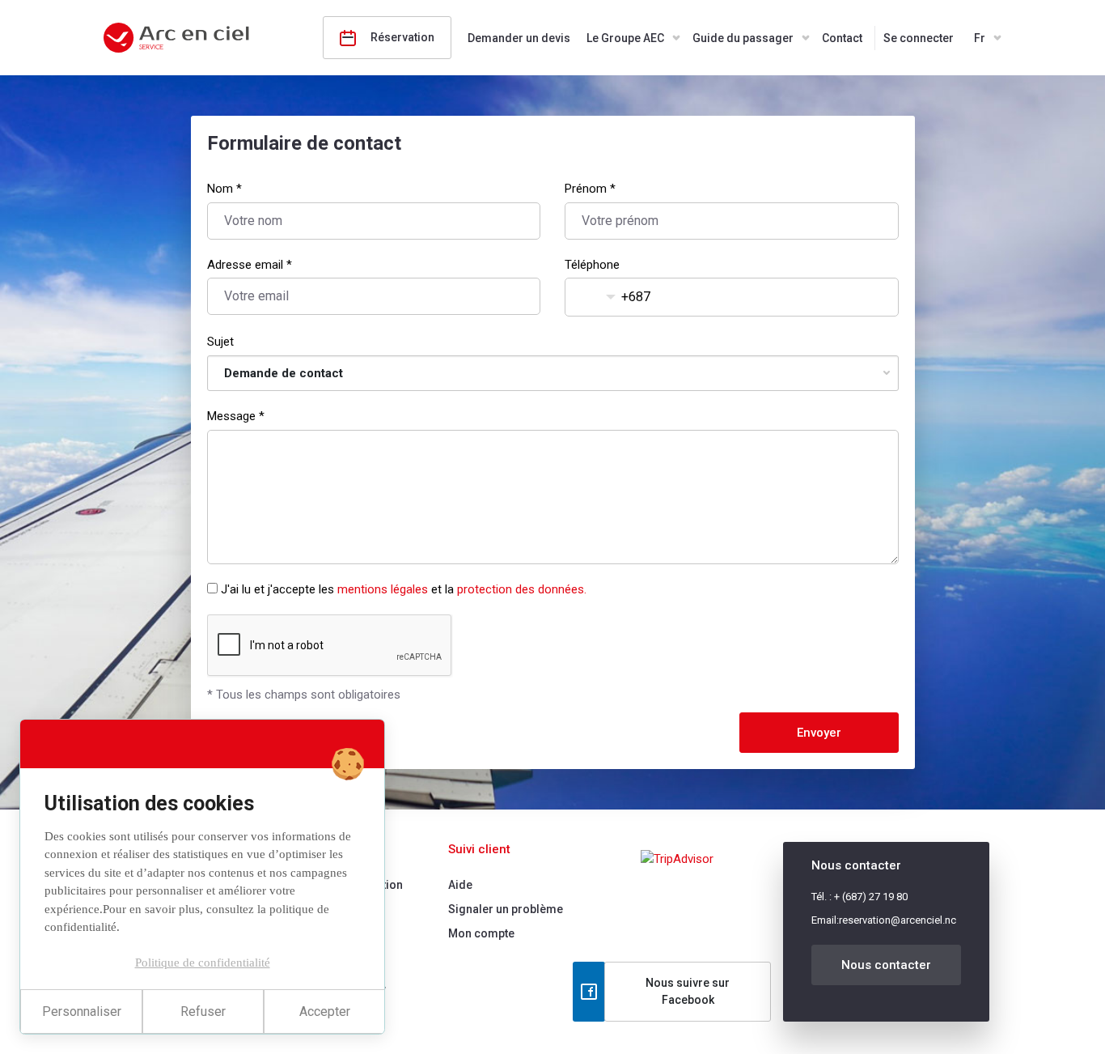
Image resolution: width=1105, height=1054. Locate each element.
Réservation (401, 37)
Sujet (220, 341)
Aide (460, 884)
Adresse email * (249, 264)
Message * (236, 416)
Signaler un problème (505, 909)
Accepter (324, 1011)
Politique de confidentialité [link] (202, 962)
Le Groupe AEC (625, 38)
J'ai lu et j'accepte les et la (403, 589)
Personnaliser (81, 1011)
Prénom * (590, 188)
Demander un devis (519, 38)
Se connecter (918, 38)
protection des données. (521, 589)
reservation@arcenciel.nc (897, 920)
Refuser (203, 1011)
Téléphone (592, 264)
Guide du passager (743, 38)
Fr (979, 38)
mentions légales (382, 589)
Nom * (224, 188)
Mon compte (481, 933)
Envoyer (819, 732)
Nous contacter (886, 965)
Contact (842, 38)
